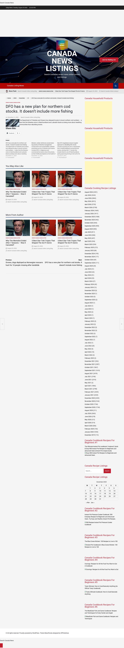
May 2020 (88, 419)
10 (100, 491)
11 (105, 491)
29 (91, 499)
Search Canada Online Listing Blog (91, 91)
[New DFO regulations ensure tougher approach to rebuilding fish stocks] (70, 150)
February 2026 (89, 210)
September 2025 (90, 226)
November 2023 (90, 293)
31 (100, 499)
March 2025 (88, 244)
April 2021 (88, 386)
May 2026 (88, 201)
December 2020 (90, 398)
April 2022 (88, 352)
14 (86, 493)
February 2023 (89, 321)
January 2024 (89, 287)
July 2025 (88, 232)
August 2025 (89, 229)
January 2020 (89, 432)
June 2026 (88, 198)
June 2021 (88, 380)
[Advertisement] (62, 23)
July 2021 (88, 376)
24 (100, 496)
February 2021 (89, 392)
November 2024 (90, 257)
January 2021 (89, 395)
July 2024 (88, 269)
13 (114, 491)
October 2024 (89, 260)
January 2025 (89, 250)
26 (110, 496)
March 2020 (88, 426)
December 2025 (90, 217)
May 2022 (88, 349)
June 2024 (88, 272)
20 (114, 493)
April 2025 (88, 241)
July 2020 (88, 413)
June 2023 (88, 309)
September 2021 (90, 370)
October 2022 (89, 333)
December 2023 (90, 290)
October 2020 (89, 404)
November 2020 (90, 401)
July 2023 (88, 306)
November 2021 (90, 364)
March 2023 (88, 318)
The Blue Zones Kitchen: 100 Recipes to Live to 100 (101, 541)
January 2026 (89, 213)
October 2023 (89, 297)
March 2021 (88, 389)
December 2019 (90, 435)
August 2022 (89, 340)
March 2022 (88, 355)
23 (95, 496)
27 (114, 496)
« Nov (88, 502)
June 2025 (88, 235)
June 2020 (88, 416)
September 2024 (90, 263)
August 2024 (89, 266)
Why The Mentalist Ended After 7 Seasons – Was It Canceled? (16, 194)
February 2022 (89, 358)
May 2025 (88, 238)
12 (110, 491)
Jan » (92, 502)
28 (86, 499)
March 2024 (88, 281)
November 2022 (90, 330)
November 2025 (90, 220)
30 (95, 499)
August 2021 (89, 373)
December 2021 (90, 361)
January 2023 (89, 324)
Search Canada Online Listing (27, 91)
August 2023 (89, 303)
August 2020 (89, 410)
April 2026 (88, 204)
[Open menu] (7, 60)
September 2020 (90, 407)
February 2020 (89, 429)
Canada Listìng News (15, 86)
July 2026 (88, 195)
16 (95, 493)
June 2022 (88, 346)
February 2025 (89, 247)
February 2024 (89, 284)
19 (110, 493)
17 (100, 493)
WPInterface (65, 633)
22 (91, 496)
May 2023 (88, 312)
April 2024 (88, 278)
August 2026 (89, 192)
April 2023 (88, 315)
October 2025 (89, 223)
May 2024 (88, 275)
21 (86, 496)
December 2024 (90, 253)
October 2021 (89, 367)
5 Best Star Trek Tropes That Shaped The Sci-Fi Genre (50, 91)
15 (91, 493)
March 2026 (88, 207)
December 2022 (90, 327)
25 (105, 496)
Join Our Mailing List (109, 60)
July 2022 (88, 343)
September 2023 (90, 300)
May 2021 (88, 383)
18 (105, 493)
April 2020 (88, 423)
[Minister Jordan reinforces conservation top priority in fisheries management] (44, 150)
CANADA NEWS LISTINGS (62, 61)
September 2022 (90, 336)
